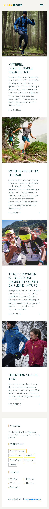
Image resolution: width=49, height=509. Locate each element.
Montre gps (28, 460)
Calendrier (14, 487)
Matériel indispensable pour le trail (20, 68)
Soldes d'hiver (15, 460)
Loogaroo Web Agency (32, 499)
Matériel (14, 479)
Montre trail (15, 483)
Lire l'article (14, 110)
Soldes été (29, 455)
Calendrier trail (16, 455)
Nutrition (30, 483)
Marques (30, 479)
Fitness (13, 465)
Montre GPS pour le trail (23, 173)
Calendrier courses (17, 451)
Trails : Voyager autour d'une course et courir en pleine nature (23, 280)
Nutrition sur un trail (23, 377)
